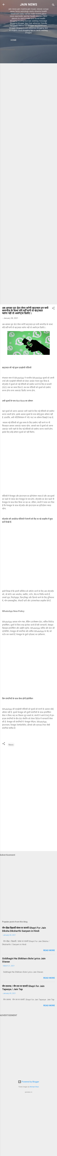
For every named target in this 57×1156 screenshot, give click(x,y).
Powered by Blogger (30, 1082)
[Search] (53, 5)
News (11, 745)
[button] (53, 309)
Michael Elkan (34, 1087)
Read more (49, 950)
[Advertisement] (28, 178)
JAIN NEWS (28, 4)
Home (13, 40)
